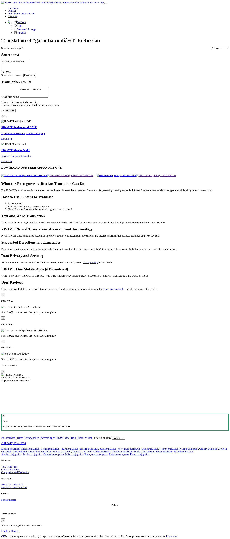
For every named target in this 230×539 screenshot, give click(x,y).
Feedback (21, 22)
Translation (13, 8)
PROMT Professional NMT (19, 127)
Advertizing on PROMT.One (54, 438)
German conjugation (53, 454)
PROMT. (78, 2)
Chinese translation (208, 448)
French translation (69, 448)
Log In (4, 531)
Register (15, 531)
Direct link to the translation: (15, 377)
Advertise (21, 32)
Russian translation (30, 448)
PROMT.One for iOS (12, 484)
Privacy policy (32, 438)
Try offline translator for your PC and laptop (23, 133)
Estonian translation (163, 451)
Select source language (12, 48)
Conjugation (21, 13)
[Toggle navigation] (105, 3)
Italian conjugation (74, 454)
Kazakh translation (189, 448)
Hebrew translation (169, 448)
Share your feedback (113, 289)
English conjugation (32, 454)
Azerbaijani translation (129, 448)
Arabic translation (149, 448)
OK (3, 536)
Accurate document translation (16, 156)
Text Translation (9, 466)
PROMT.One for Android (14, 487)
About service (8, 438)
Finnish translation (143, 451)
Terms (20, 438)
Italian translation (108, 448)
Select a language (102, 438)
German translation (50, 448)
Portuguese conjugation (96, 454)
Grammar (12, 16)
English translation (10, 448)
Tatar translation (43, 451)
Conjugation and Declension (15, 472)
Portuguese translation (23, 451)
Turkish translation (62, 451)
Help (19, 25)
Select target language (12, 75)
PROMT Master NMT (15, 150)
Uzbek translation (102, 451)
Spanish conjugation (11, 454)
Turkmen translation (82, 451)
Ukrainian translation (122, 451)
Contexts (12, 10)
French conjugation (139, 454)
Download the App (26, 29)
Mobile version (85, 438)
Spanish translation (89, 448)
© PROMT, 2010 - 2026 (13, 443)
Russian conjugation (119, 454)
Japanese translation (183, 451)
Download (6, 138)
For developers (8, 499)
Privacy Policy (90, 262)
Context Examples (10, 469)
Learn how (171, 536)
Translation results (10, 96)
